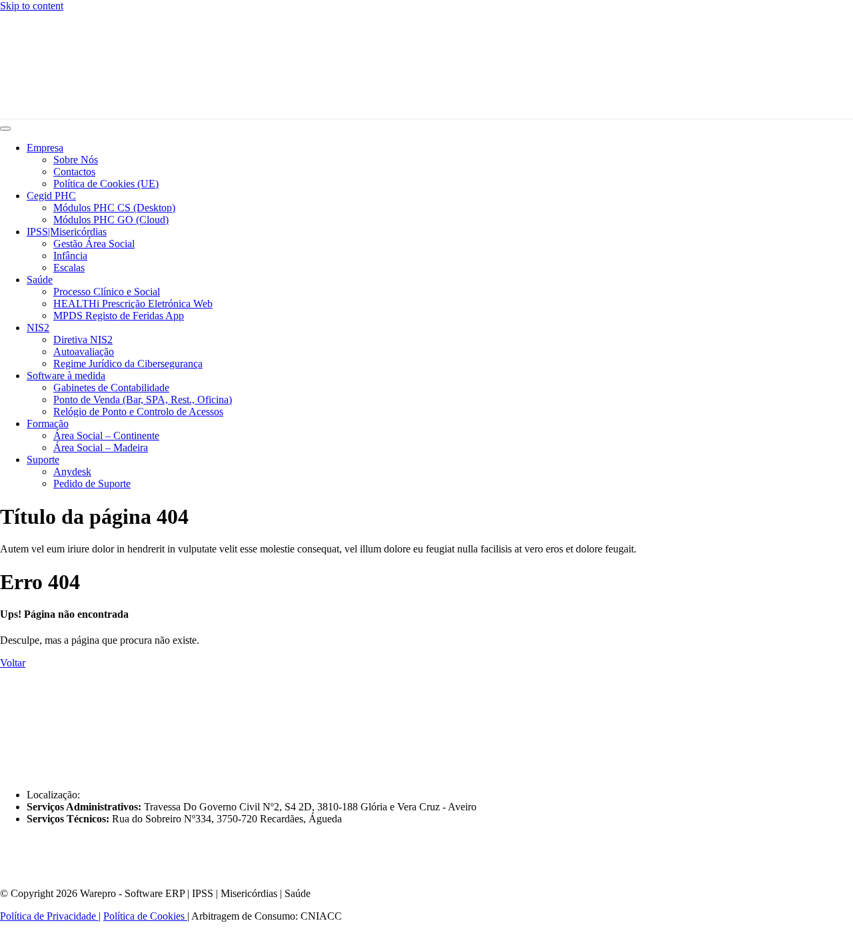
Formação (48, 423)
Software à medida (66, 375)
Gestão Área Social (94, 243)
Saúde (40, 279)
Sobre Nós (75, 159)
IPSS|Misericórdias (67, 231)
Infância (70, 255)
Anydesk (72, 471)
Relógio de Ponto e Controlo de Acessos (138, 411)
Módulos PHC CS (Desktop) (114, 207)
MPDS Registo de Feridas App (118, 315)
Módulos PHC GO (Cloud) (111, 219)
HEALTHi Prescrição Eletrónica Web (133, 303)
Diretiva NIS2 (83, 339)
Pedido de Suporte (92, 483)
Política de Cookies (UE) (106, 183)
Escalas (69, 267)
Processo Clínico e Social (106, 291)
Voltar (12, 662)
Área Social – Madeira (100, 447)
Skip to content (31, 5)
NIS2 (38, 327)
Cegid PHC (51, 195)
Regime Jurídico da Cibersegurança (128, 363)
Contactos (74, 171)
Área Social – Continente (106, 435)
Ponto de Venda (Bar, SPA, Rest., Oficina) (142, 399)
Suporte (43, 459)
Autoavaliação (83, 351)
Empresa (45, 147)
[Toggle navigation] (5, 129)
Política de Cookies (145, 916)
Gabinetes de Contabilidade (111, 387)
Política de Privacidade (49, 916)
